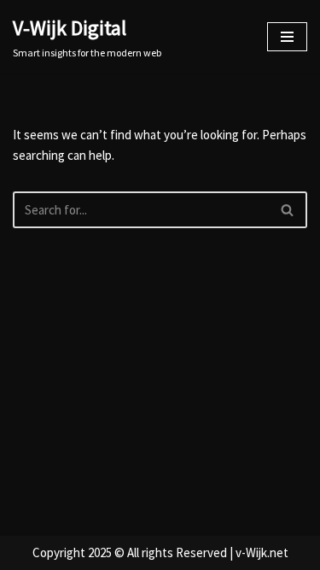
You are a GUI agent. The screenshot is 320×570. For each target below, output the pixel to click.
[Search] (288, 209)
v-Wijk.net (262, 552)
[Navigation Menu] (287, 36)
